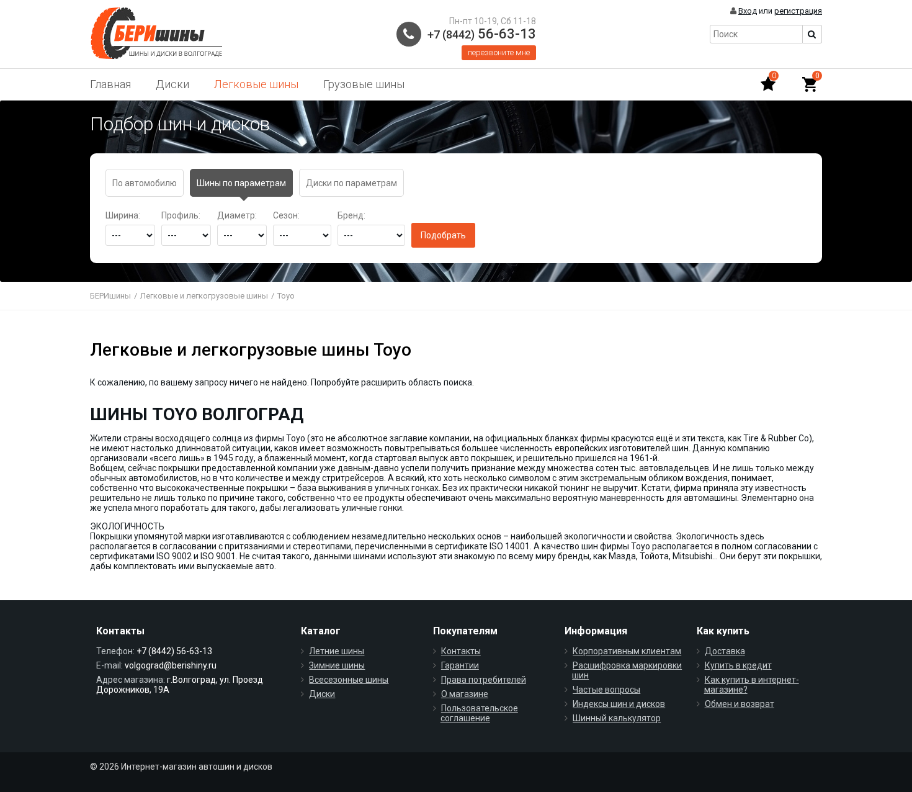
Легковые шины (256, 84)
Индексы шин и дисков (619, 704)
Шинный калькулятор (617, 718)
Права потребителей (483, 680)
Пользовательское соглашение (479, 713)
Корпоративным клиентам (627, 651)
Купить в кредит (738, 665)
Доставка (725, 651)
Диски (172, 84)
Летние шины (336, 651)
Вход (747, 11)
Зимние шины (337, 665)
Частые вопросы (606, 690)
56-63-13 (481, 34)
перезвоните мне (499, 52)
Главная (110, 84)
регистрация (798, 11)
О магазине (464, 694)
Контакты (461, 651)
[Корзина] (809, 84)
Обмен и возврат (739, 704)
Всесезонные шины (348, 680)
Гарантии (460, 665)
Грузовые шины (364, 84)
